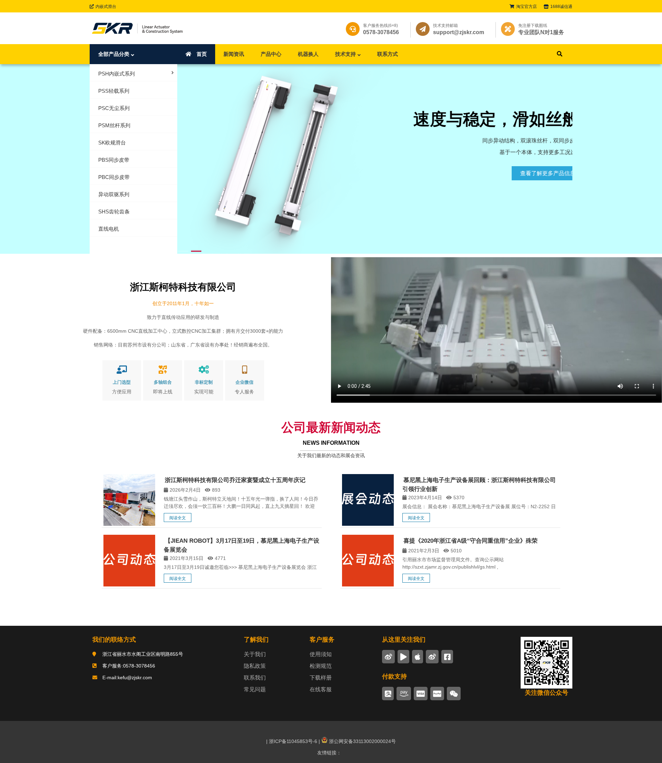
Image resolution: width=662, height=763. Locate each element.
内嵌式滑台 (106, 6)
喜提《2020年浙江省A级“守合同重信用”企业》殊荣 (470, 541)
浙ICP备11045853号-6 (292, 741)
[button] (562, 158)
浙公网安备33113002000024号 (362, 741)
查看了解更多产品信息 (525, 173)
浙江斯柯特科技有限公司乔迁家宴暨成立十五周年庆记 (235, 480)
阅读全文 (177, 517)
